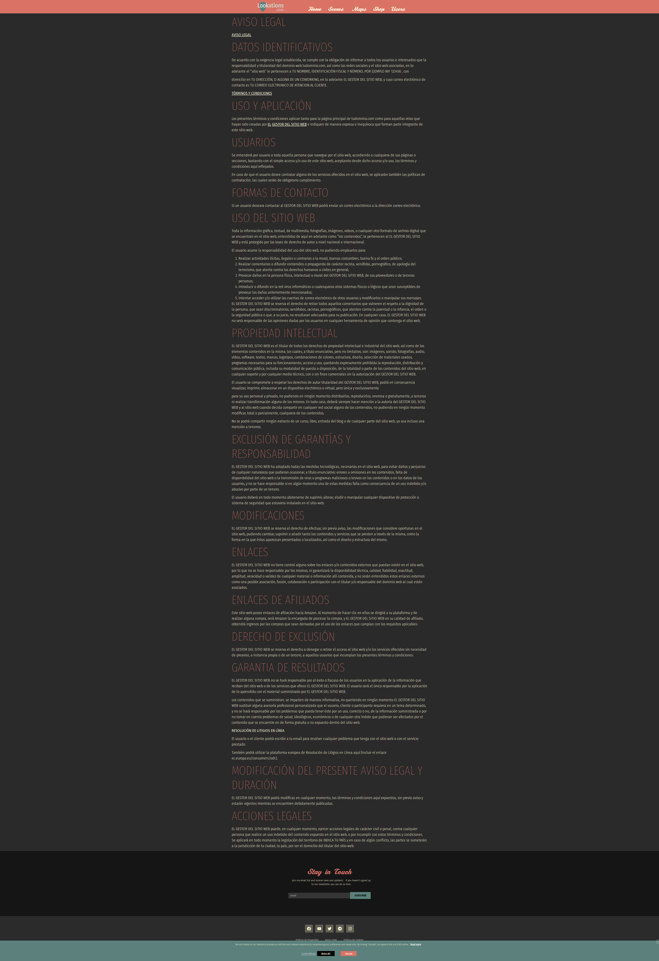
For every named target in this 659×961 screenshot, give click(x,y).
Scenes (336, 9)
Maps (359, 9)
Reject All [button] (325, 953)
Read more (415, 944)
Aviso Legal (331, 939)
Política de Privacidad (307, 939)
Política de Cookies (353, 939)
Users (398, 9)
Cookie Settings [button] (308, 953)
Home (314, 9)
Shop (378, 9)
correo (398, 205)
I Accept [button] (348, 953)
